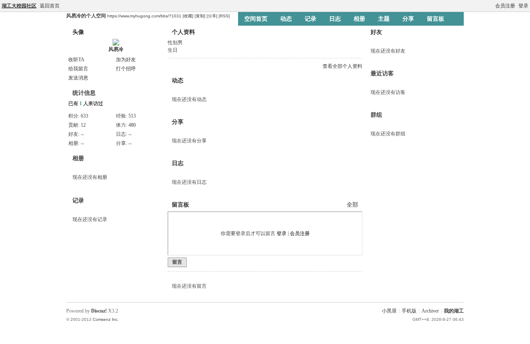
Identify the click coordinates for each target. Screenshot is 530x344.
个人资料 (183, 32)
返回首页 (50, 6)
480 (132, 125)
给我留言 (78, 69)
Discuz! (99, 311)
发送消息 (78, 78)
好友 (376, 32)
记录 (310, 19)
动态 (286, 19)
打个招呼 (126, 69)
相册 (359, 19)
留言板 (435, 19)
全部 (352, 205)
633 (84, 116)
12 (83, 125)
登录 (523, 6)
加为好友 (126, 60)
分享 (408, 19)
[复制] (200, 16)
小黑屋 (389, 311)
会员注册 (505, 6)
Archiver (430, 311)
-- (82, 134)
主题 (384, 19)
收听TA (76, 60)
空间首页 (255, 19)
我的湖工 (454, 311)
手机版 (409, 311)
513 (132, 116)
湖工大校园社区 (19, 6)
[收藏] (188, 16)
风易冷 (115, 49)
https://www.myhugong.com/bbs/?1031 (144, 16)
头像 (78, 32)
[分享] (212, 16)
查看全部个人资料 (342, 66)
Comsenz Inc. (106, 319)
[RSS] (224, 16)
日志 (335, 19)
